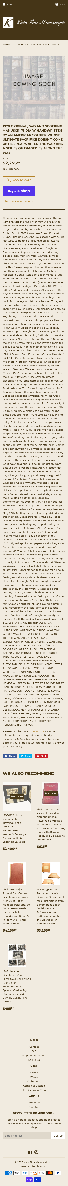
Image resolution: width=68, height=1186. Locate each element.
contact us (38, 731)
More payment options (19, 201)
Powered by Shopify (33, 1166)
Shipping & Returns (34, 1055)
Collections (34, 1081)
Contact (34, 1046)
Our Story (34, 1106)
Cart (62, 4)
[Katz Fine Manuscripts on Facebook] (30, 1152)
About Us (34, 1102)
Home (6, 44)
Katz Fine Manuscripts (37, 1162)
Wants (34, 1076)
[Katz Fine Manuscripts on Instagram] (36, 1152)
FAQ (34, 1051)
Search (34, 1072)
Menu (10, 4)
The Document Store (34, 1090)
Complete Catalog (34, 1085)
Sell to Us (34, 1059)
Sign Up (58, 1135)
